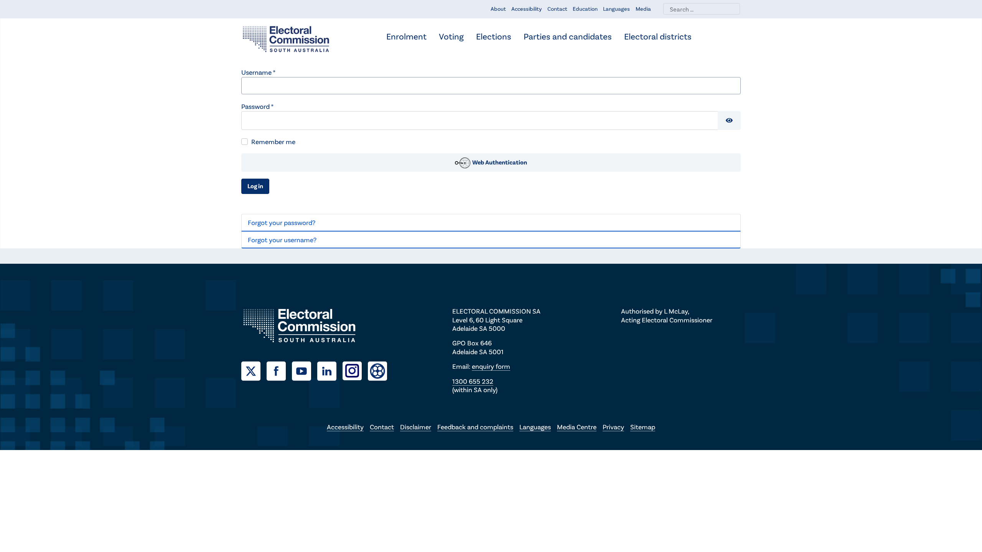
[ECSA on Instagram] (355, 370)
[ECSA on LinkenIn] (330, 370)
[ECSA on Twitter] (254, 370)
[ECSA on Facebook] (279, 370)
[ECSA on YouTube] (304, 370)
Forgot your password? (281, 222)
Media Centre (576, 426)
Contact (557, 8)
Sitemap (642, 426)
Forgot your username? (282, 239)
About (498, 8)
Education (585, 8)
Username (258, 72)
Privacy (613, 426)
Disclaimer (415, 426)
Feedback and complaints (475, 426)
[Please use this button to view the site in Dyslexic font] (377, 370)
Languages (616, 8)
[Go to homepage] (286, 38)
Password (257, 106)
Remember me (273, 141)
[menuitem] (406, 37)
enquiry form (491, 366)
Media (643, 8)
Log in (255, 185)
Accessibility (526, 8)
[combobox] (701, 9)
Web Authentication (499, 162)
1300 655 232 (472, 381)
